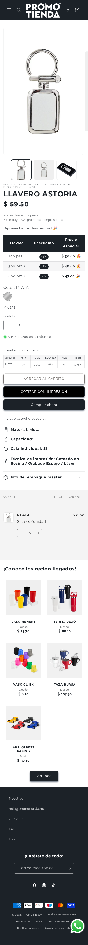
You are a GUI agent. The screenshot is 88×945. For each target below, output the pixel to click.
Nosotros (16, 798)
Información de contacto (59, 928)
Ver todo (44, 776)
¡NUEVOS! (28, 187)
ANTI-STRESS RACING (23, 749)
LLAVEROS (49, 184)
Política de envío (28, 928)
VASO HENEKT (23, 621)
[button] (9, 10)
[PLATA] (7, 296)
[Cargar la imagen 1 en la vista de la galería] (21, 170)
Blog (12, 839)
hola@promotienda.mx (27, 809)
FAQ (12, 829)
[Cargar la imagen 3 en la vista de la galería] (66, 170)
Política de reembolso (62, 914)
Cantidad (9, 316)
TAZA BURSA (64, 684)
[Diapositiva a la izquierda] (5, 171)
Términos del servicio (62, 921)
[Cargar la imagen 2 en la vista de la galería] (44, 170)
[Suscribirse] (69, 868)
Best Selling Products (20, 184)
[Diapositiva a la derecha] (83, 171)
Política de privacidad (30, 921)
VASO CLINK (23, 684)
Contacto (16, 819)
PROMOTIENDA (33, 914)
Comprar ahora (44, 405)
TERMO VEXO (64, 621)
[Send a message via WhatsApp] (77, 926)
